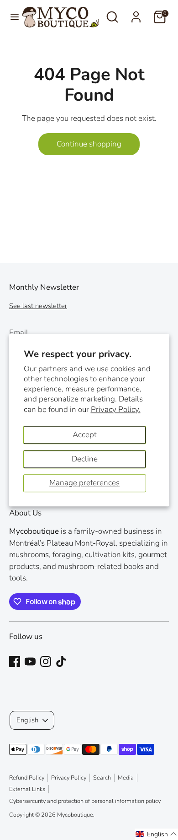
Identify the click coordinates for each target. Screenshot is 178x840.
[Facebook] (14, 661)
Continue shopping (89, 144)
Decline (85, 459)
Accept (85, 434)
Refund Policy (26, 778)
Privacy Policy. (116, 409)
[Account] (136, 13)
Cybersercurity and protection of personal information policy (85, 801)
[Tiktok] (61, 661)
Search (102, 778)
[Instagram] (45, 661)
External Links (27, 789)
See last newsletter (38, 305)
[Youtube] (30, 661)
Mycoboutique (75, 815)
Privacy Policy (68, 778)
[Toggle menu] (11, 17)
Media (126, 778)
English (27, 720)
